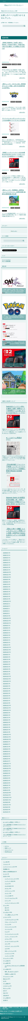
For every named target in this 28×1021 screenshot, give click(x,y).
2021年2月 (5, 700)
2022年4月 (5, 666)
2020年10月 (6, 710)
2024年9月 (5, 608)
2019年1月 (5, 761)
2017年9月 (5, 799)
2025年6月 (5, 586)
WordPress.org (8, 851)
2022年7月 (5, 659)
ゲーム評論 (14, 64)
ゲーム (12, 207)
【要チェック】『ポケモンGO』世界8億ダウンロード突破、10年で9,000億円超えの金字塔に (14, 86)
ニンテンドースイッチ (6, 64)
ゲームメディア (6, 958)
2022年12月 (6, 647)
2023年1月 (5, 644)
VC (4, 981)
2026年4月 (5, 562)
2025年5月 (5, 589)
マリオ (6, 883)
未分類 (4, 1000)
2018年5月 (5, 780)
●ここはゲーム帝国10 (14, 438)
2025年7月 (5, 584)
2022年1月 (5, 673)
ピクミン (7, 900)
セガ (6, 948)
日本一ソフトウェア (9, 951)
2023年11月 (6, 620)
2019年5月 (5, 751)
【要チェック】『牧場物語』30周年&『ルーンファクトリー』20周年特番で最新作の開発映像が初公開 (14, 192)
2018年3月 (5, 785)
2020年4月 (5, 724)
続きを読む (22, 77)
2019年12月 (6, 734)
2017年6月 (5, 807)
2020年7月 (5, 717)
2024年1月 (5, 615)
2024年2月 (5, 613)
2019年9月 (5, 741)
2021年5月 (5, 693)
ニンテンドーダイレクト (10, 903)
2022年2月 (5, 671)
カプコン (7, 939)
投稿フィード (8, 848)
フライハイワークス (9, 926)
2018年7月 (5, 775)
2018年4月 (5, 782)
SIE (6, 910)
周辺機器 (5, 869)
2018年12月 (6, 763)
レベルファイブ (8, 953)
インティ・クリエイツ (10, 936)
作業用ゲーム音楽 (9, 974)
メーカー (5, 917)
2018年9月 (5, 770)
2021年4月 (5, 695)
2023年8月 (5, 627)
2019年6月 (5, 749)
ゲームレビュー (6, 976)
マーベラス (17, 207)
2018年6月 (5, 778)
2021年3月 (5, 698)
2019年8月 (5, 744)
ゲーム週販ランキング (15, 134)
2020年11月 (6, 707)
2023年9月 (5, 625)
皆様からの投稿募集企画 (9, 871)
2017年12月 (6, 792)
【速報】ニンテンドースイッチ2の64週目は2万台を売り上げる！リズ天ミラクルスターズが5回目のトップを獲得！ (13, 154)
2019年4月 (5, 753)
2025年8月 (5, 581)
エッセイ (5, 874)
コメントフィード (9, 850)
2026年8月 (5, 552)
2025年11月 (6, 574)
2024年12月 (6, 601)
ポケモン (12, 101)
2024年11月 (6, 603)
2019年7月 (5, 746)
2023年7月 (5, 630)
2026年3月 (5, 565)
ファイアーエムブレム (10, 898)
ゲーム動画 (5, 983)
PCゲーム (5, 988)
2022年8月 (5, 657)
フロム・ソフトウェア (10, 922)
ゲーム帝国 (5, 997)
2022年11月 (6, 649)
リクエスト (5, 864)
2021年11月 (6, 678)
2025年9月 (5, 579)
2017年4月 (5, 812)
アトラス (7, 924)
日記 (4, 993)
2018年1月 (5, 790)
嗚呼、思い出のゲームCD (11, 971)
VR (4, 990)
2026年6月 (5, 557)
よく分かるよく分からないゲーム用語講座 (15, 965)
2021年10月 (6, 681)
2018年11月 (6, 766)
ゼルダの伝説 (8, 886)
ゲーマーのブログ (6, 260)
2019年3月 (5, 756)
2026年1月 (5, 569)
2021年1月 (5, 703)
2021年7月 (5, 688)
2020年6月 (5, 720)
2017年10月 (6, 797)
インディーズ (8, 956)
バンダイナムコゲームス (10, 919)
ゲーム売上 (5, 912)
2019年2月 (5, 758)
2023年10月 (6, 623)
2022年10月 (6, 652)
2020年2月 (5, 729)
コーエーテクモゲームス (10, 941)
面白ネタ (5, 979)
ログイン (7, 846)
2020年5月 (5, 722)
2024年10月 (6, 606)
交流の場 (5, 995)
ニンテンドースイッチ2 (8, 866)
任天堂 (4, 876)
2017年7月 (5, 804)
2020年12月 (6, 705)
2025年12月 (6, 572)
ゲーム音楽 (5, 969)
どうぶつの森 (8, 895)
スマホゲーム (18, 101)
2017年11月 (6, 795)
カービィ (7, 893)
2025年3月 (5, 594)
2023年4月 (5, 637)
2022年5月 (5, 664)
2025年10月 (6, 577)
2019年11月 (6, 736)
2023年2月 (5, 642)
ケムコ (6, 931)
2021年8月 (5, 686)
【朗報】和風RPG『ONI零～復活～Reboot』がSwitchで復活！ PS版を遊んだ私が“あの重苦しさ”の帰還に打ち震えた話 (14, 291)
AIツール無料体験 (6, 261)
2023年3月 (5, 640)
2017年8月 (5, 802)
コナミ (19, 64)
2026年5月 (5, 560)
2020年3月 (5, 727)
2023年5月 (5, 635)
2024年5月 (5, 611)
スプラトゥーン (8, 891)
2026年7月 (5, 555)
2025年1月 (5, 598)
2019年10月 (6, 739)
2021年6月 (5, 690)
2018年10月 (6, 768)
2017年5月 (5, 809)
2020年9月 (5, 712)
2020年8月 (5, 715)
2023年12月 (6, 618)
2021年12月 (6, 676)
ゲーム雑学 (5, 963)
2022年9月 (5, 654)
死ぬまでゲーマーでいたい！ (14, 5)
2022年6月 (5, 661)
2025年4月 (5, 591)
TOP (10, 10)
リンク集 (5, 861)
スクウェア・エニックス (10, 946)
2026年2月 (5, 567)
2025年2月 (5, 596)
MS (5, 907)
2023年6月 (5, 632)
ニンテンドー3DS (9, 881)
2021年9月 (5, 683)
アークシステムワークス (10, 934)
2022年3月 (5, 669)
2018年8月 (5, 773)
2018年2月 (5, 787)
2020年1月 (5, 732)
